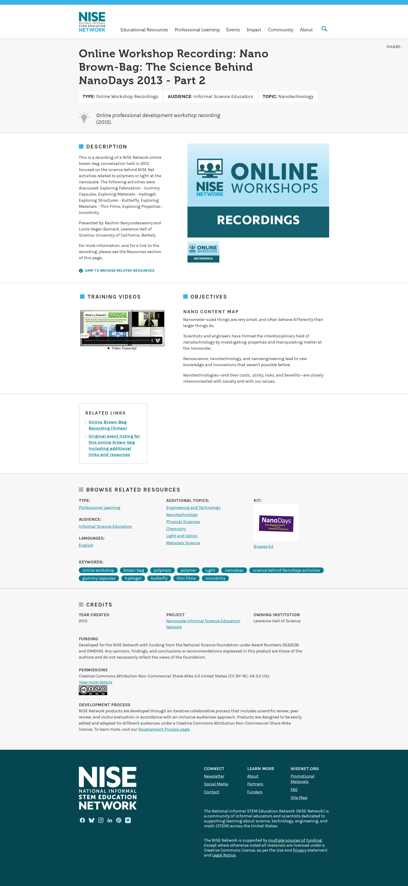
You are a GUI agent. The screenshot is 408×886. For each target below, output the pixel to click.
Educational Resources (144, 30)
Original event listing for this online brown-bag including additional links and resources (114, 445)
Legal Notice (224, 855)
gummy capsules (98, 578)
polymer (188, 570)
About (306, 30)
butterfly (159, 578)
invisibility (215, 578)
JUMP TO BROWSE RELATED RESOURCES (119, 270)
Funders (255, 792)
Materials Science (183, 543)
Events (233, 30)
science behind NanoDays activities (286, 570)
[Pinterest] (118, 820)
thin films (186, 578)
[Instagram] (100, 820)
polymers (162, 570)
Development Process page (164, 729)
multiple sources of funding (295, 840)
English (86, 545)
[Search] (324, 29)
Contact (211, 792)
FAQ (294, 789)
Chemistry (176, 528)
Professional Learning (197, 30)
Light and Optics (181, 535)
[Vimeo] (128, 820)
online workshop (98, 570)
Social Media (216, 784)
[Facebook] (82, 820)
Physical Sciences (183, 521)
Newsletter (214, 776)
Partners (255, 784)
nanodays (234, 570)
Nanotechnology (182, 514)
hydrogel (133, 578)
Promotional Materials (302, 779)
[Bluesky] (91, 820)
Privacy (299, 850)
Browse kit (264, 546)
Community (280, 30)
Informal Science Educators (105, 526)
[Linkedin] (109, 820)
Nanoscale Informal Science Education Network (203, 624)
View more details (95, 682)
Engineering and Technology (193, 507)
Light (210, 570)
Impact (254, 30)
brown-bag (133, 570)
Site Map (299, 797)
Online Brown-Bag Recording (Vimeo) (108, 425)
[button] (203, 252)
